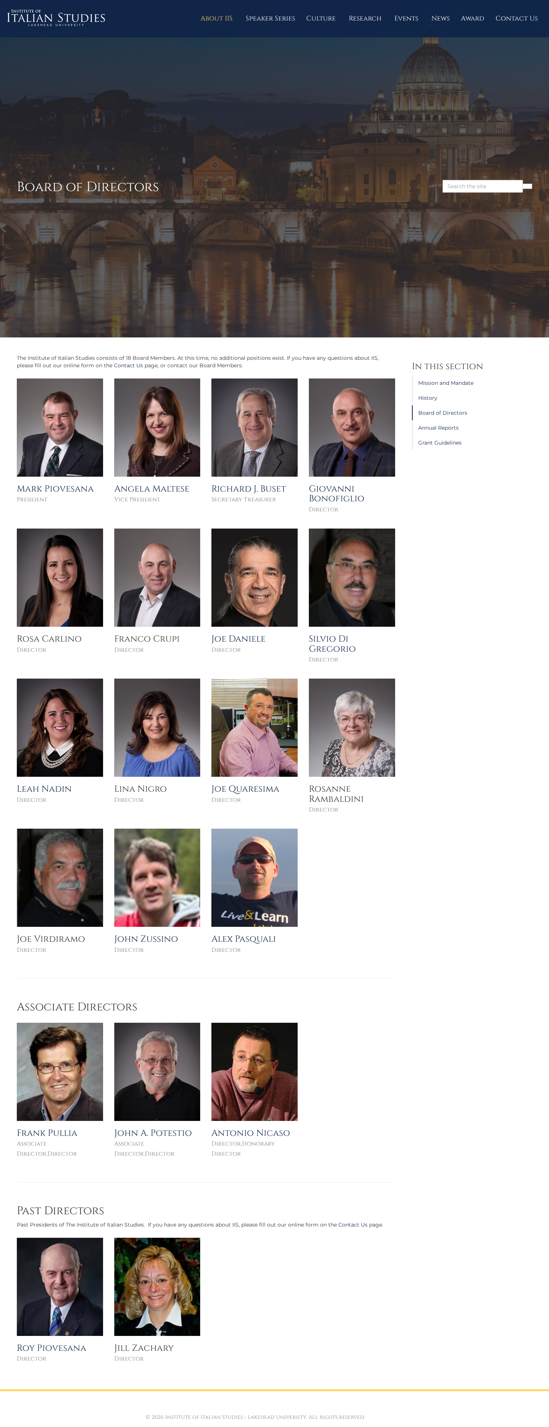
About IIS (218, 18)
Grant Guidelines (440, 442)
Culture (322, 18)
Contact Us (517, 18)
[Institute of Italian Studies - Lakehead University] (56, 18)
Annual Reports (438, 427)
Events (407, 18)
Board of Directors (442, 412)
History (427, 398)
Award (472, 18)
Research (366, 18)
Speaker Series (270, 18)
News (440, 18)
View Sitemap (384, 1417)
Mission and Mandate (446, 383)
